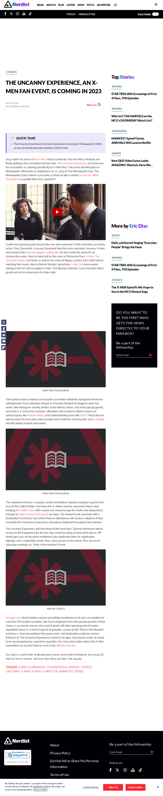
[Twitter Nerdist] (11, 14)
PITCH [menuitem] (90, 4)
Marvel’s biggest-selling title (42, 252)
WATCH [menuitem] (51, 4)
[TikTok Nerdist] (30, 14)
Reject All (113, 787)
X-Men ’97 (76, 264)
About (54, 745)
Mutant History (36, 415)
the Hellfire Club (25, 510)
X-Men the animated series (63, 671)
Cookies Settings (90, 787)
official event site (65, 645)
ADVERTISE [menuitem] (103, 4)
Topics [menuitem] (70, 14)
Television (119, 130)
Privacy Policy (60, 753)
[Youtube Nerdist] (24, 14)
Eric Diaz (13, 103)
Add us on (91, 105)
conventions (56, 667)
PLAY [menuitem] (61, 4)
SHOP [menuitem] (81, 4)
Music (116, 235)
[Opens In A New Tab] (18, 754)
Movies (117, 86)
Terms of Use (59, 774)
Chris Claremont (31, 667)
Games (116, 153)
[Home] (16, 743)
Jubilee (99, 419)
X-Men (36, 671)
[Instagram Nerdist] (17, 14)
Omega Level (13, 617)
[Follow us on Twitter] (117, 771)
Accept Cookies (135, 787)
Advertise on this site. (18, 762)
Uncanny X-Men (18, 671)
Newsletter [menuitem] (87, 14)
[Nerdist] (16, 5)
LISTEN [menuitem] (71, 4)
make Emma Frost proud (33, 514)
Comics (11, 71)
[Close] (157, 787)
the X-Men (40, 159)
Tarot (83, 415)
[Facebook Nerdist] (6, 14)
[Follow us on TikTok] (140, 771)
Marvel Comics (80, 667)
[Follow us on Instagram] (125, 771)
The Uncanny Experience (72, 163)
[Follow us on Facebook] (110, 771)
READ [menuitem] (40, 4)
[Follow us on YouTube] (133, 771)
